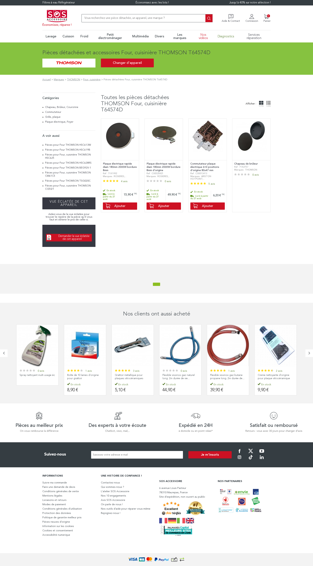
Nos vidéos (203, 36)
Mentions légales (52, 496)
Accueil (46, 79)
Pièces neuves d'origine (56, 522)
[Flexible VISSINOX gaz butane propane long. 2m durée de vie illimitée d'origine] (228, 345)
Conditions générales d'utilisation (62, 509)
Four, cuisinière (92, 79)
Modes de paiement (54, 504)
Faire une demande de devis (58, 487)
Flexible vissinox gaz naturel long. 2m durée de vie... (178, 377)
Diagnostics (226, 36)
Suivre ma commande (54, 482)
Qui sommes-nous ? (112, 487)
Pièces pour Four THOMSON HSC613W (68, 145)
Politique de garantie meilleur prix (62, 517)
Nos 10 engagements (113, 496)
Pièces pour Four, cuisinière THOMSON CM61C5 (68, 174)
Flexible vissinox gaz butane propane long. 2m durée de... (227, 377)
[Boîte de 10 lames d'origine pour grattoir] (85, 345)
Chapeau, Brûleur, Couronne (61, 107)
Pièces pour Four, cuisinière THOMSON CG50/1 (68, 187)
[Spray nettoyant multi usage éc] (37, 345)
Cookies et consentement (57, 530)
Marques (59, 79)
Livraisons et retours (54, 500)
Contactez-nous (110, 482)
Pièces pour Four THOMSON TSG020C (68, 181)
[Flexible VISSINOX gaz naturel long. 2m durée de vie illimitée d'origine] (180, 345)
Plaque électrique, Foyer (59, 122)
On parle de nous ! (112, 504)
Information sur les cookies (58, 526)
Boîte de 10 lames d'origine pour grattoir (83, 377)
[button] (4, 353)
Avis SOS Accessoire (113, 500)
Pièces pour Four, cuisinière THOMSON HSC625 (68, 156)
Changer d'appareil (127, 63)
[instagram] (239, 459)
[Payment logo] (156, 559)
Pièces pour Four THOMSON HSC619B (67, 150)
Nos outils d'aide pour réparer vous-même (125, 509)
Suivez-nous (55, 454)
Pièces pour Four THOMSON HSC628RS (68, 163)
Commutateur (53, 112)
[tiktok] (250, 459)
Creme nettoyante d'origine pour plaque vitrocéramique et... (274, 378)
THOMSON (73, 79)
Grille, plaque (52, 117)
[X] (250, 453)
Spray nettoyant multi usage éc (37, 375)
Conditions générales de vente (60, 491)
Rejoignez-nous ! (110, 513)
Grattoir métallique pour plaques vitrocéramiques (129, 377)
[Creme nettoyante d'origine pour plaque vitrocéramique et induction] (276, 345)
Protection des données (56, 513)
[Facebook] (239, 453)
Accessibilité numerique (56, 535)
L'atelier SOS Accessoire (115, 491)
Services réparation (254, 36)
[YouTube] (261, 453)
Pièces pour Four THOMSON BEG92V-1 (68, 168)
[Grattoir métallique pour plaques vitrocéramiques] (133, 345)
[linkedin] (261, 459)
